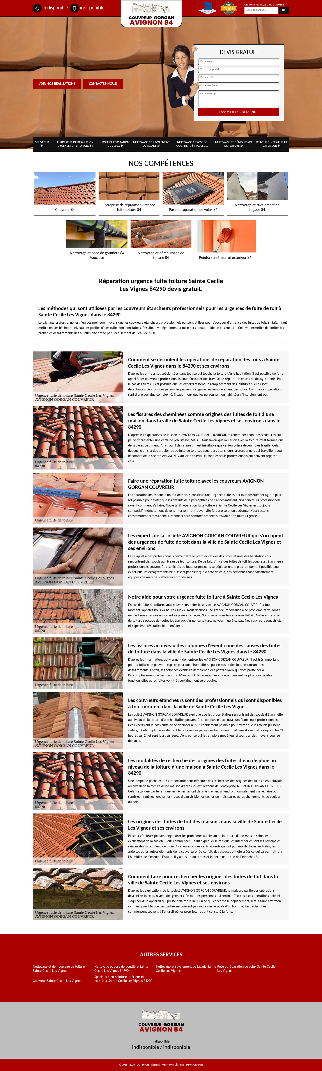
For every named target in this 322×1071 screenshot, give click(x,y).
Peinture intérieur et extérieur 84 (271, 144)
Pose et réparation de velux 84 (115, 144)
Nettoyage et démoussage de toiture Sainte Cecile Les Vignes (59, 968)
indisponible (55, 8)
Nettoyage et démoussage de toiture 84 (234, 144)
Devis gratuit (194, 1065)
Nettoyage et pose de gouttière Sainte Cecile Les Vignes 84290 (121, 968)
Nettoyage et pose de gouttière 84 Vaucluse (192, 144)
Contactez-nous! (103, 84)
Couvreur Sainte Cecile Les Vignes (57, 981)
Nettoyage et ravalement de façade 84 (151, 144)
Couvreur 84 (42, 144)
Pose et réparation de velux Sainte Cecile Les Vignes (246, 968)
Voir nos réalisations (57, 84)
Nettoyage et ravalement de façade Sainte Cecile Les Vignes (186, 968)
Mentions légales (173, 1065)
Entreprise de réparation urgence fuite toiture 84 (75, 144)
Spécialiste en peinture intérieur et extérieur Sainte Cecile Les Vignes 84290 (123, 979)
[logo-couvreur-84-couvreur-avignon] (151, 13)
